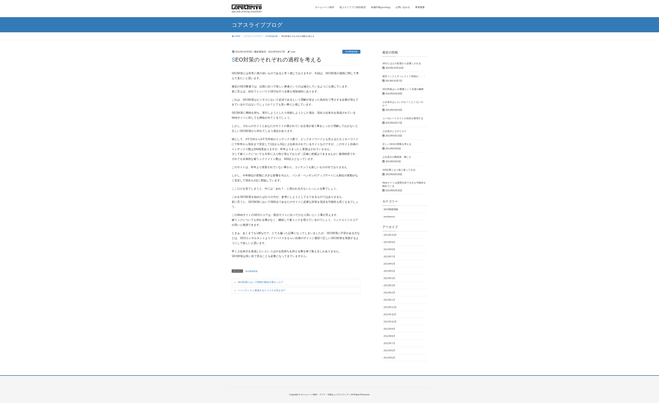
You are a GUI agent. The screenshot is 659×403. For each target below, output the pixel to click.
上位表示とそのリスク (394, 131)
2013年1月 (389, 299)
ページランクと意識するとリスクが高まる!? (261, 290)
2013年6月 (389, 263)
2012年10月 (390, 321)
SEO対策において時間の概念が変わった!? (260, 282)
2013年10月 (390, 235)
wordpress (389, 216)
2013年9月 (389, 242)
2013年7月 (389, 256)
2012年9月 (389, 328)
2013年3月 (389, 285)
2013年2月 (389, 292)
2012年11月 (390, 314)
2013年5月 (389, 271)
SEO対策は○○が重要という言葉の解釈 (403, 89)
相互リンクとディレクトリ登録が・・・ (404, 76)
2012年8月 (389, 336)
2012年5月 (389, 357)
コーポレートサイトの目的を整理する (402, 118)
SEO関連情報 (351, 51)
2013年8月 (389, 249)
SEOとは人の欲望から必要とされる (401, 63)
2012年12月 (390, 307)
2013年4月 (389, 278)
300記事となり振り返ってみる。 (400, 169)
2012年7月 (389, 343)
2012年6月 (389, 350)
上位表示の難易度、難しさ (396, 157)
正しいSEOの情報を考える (396, 144)
